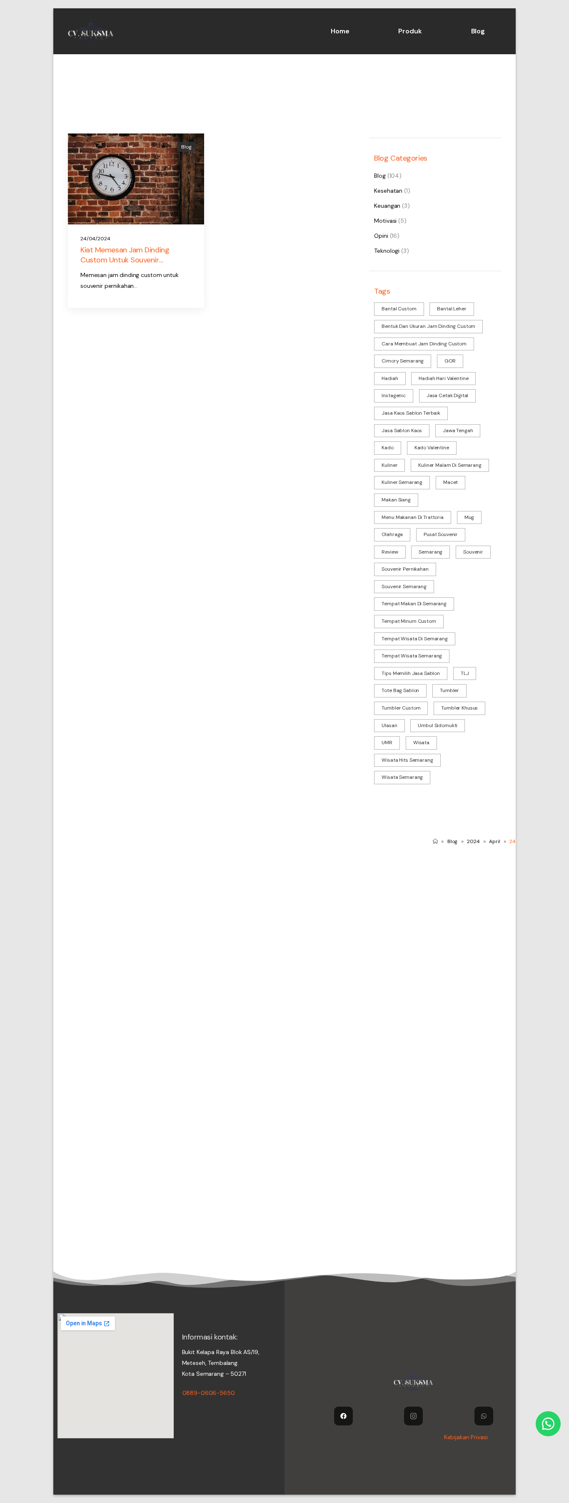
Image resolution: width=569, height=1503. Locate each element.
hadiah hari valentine (443, 378)
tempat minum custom (409, 621)
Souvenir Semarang (404, 586)
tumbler (449, 690)
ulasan (389, 725)
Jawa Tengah (458, 430)
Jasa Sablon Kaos (402, 430)
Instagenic (394, 395)
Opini (381, 235)
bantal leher (451, 308)
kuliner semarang (402, 482)
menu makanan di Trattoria (413, 517)
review (390, 552)
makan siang (396, 499)
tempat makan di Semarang (414, 603)
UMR (387, 742)
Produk (410, 31)
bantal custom (399, 308)
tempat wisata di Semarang (415, 638)
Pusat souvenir (441, 534)
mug (469, 517)
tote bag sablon (400, 690)
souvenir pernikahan (405, 569)
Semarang (430, 552)
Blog (478, 31)
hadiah (390, 378)
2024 (473, 841)
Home (340, 31)
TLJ (465, 673)
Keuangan (387, 205)
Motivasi (385, 220)
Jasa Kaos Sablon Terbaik (411, 413)
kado (387, 447)
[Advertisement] (284, 916)
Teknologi (386, 250)
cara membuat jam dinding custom (424, 343)
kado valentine (431, 447)
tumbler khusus (459, 708)
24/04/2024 (95, 238)
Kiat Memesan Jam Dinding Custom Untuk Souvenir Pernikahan (124, 259)
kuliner (389, 465)
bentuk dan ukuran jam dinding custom (428, 326)
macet (450, 482)
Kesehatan (388, 190)
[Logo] (91, 31)
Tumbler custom (401, 708)
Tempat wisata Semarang (412, 655)
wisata (421, 742)
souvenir (473, 552)
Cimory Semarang (403, 360)
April (494, 841)
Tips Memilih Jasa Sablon (411, 673)
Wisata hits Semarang (407, 760)
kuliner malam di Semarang (450, 465)
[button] (548, 1423)
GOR (450, 360)
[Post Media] (136, 178)
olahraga (392, 534)
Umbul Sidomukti (437, 725)
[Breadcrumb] (435, 841)
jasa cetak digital (447, 395)
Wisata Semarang (402, 777)
